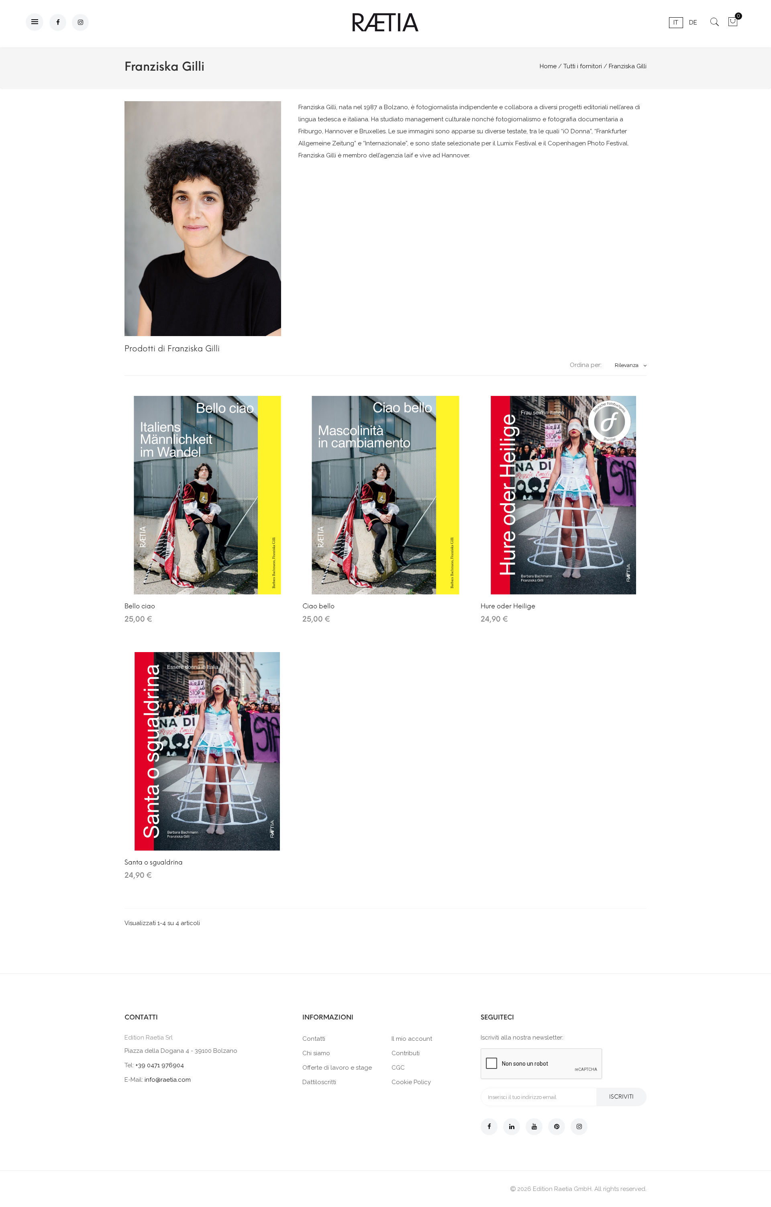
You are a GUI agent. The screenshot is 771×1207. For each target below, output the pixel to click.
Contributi (406, 1053)
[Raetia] (386, 22)
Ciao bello (318, 606)
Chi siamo (316, 1053)
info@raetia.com (168, 1079)
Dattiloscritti (319, 1082)
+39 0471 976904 (159, 1065)
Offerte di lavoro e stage (337, 1067)
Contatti (313, 1038)
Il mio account (412, 1038)
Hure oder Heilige (508, 606)
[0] (732, 24)
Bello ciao (139, 606)
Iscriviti (621, 1096)
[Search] (714, 24)
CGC (398, 1067)
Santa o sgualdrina (153, 862)
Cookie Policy (411, 1082)
